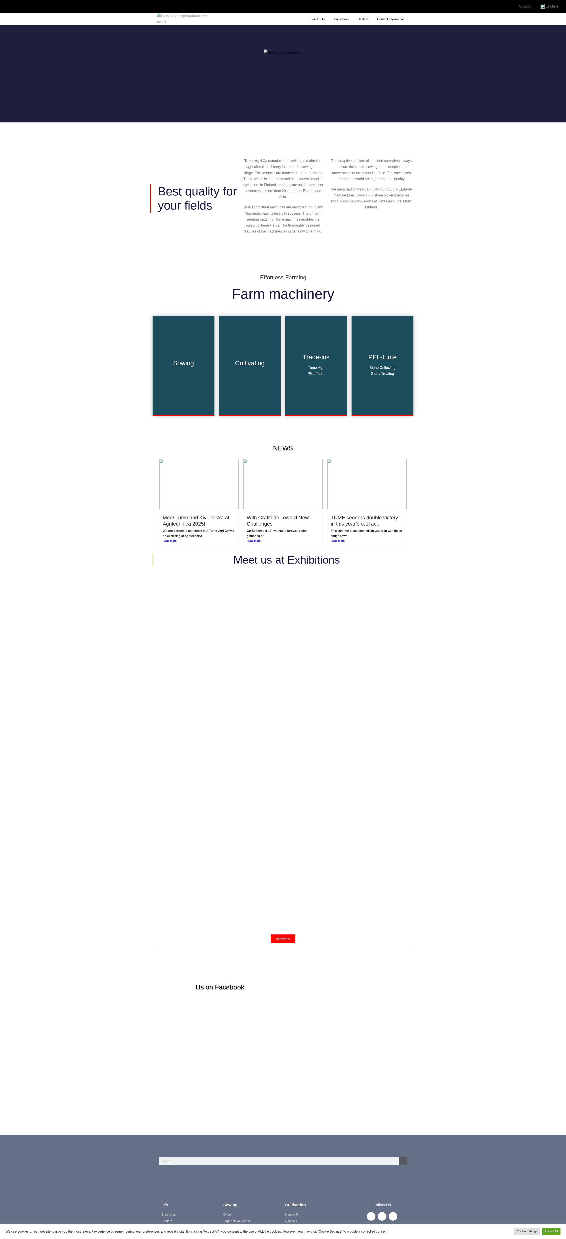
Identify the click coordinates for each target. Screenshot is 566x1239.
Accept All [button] (551, 1231)
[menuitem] (549, 6)
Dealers (363, 19)
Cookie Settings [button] (527, 1231)
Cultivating (295, 1205)
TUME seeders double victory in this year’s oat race (364, 521)
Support (525, 6)
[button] (160, 747)
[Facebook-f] (268, 6)
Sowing (230, 1205)
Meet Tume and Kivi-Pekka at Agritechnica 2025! (196, 521)
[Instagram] (294, 6)
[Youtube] (281, 6)
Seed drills (317, 19)
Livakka (343, 201)
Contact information (391, 19)
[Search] (403, 1161)
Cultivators (341, 19)
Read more (170, 540)
